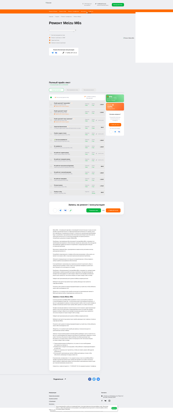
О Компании (52, 401)
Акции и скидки (53, 398)
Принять (114, 408)
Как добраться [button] (87, 5)
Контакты (83, 11)
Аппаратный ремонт (56, 89)
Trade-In (90, 11)
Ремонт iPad (62, 11)
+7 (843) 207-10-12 (101, 3)
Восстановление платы (72, 89)
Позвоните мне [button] (93, 210)
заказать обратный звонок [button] (102, 5)
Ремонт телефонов (73, 11)
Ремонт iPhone (53, 11)
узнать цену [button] (101, 120)
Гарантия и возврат (54, 395)
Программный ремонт (89, 89)
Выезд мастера (118, 4)
